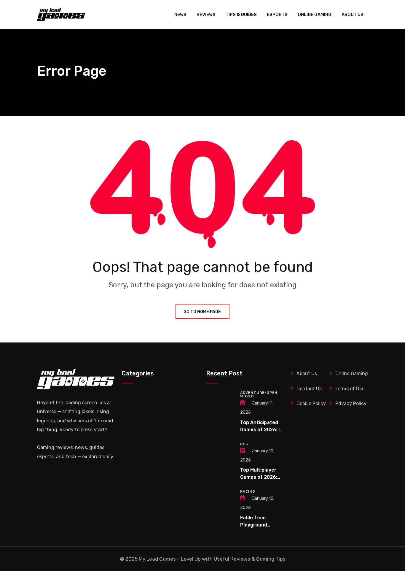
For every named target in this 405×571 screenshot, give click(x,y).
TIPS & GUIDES (241, 14)
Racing (247, 491)
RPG (244, 444)
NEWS (180, 14)
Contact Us (309, 388)
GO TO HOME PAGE (202, 311)
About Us (306, 373)
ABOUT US (352, 14)
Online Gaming (351, 373)
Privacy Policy (350, 403)
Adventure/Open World (259, 394)
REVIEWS (206, 14)
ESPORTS (277, 14)
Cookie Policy (311, 403)
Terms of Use (350, 388)
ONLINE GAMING (314, 14)
